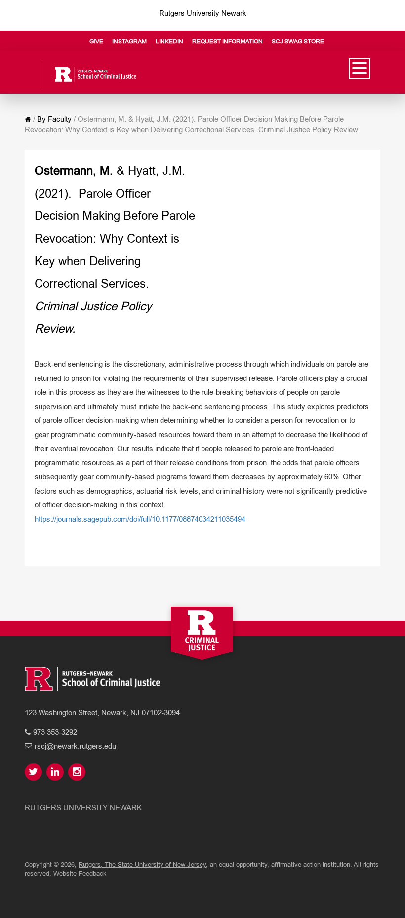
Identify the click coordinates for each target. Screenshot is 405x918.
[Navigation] (359, 68)
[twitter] (34, 772)
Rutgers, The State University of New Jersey (142, 864)
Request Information (227, 41)
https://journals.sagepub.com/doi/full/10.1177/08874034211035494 (140, 519)
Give (96, 41)
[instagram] (78, 772)
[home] (28, 119)
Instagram (129, 41)
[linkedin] (56, 772)
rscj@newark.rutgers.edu (75, 746)
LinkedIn (169, 41)
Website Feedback (80, 873)
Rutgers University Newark (202, 13)
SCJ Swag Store (298, 41)
